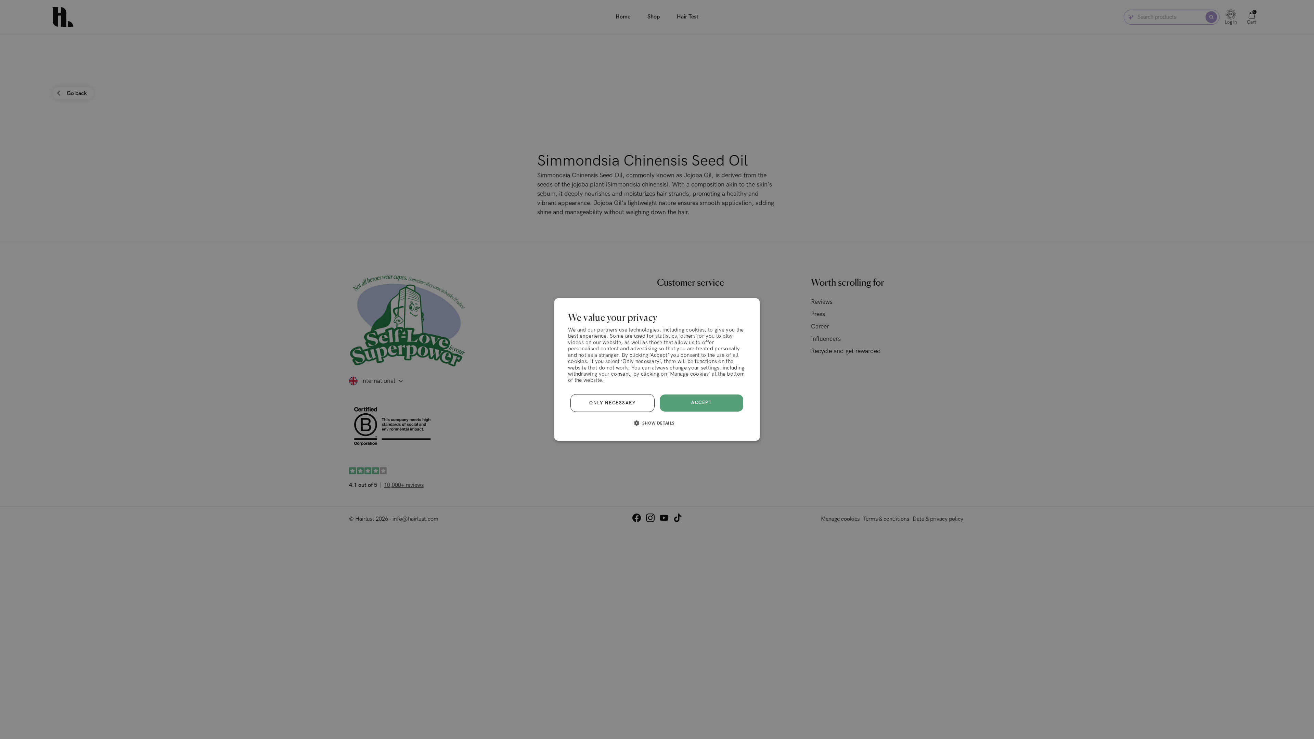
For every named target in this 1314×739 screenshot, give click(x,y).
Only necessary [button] (612, 403)
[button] (656, 423)
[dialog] (657, 369)
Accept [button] (701, 402)
